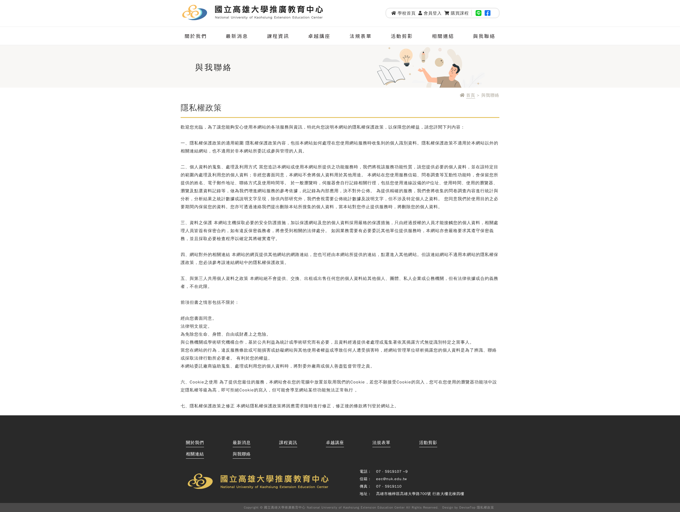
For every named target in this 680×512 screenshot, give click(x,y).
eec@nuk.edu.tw (391, 479)
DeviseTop (467, 507)
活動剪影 (402, 35)
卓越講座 (319, 35)
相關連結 (443, 35)
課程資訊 (278, 35)
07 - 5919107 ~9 (392, 471)
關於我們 (196, 35)
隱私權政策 (485, 507)
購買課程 (460, 13)
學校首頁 (407, 13)
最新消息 (237, 35)
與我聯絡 (484, 35)
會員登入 (433, 13)
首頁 (470, 95)
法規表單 (361, 35)
